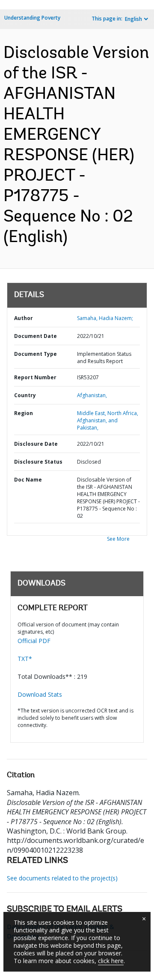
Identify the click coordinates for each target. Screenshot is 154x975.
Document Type (35, 354)
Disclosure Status (38, 461)
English (133, 19)
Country (25, 395)
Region (23, 413)
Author (23, 318)
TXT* (25, 659)
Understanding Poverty (32, 17)
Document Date (35, 336)
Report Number (35, 377)
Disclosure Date (36, 443)
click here (111, 961)
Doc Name (28, 479)
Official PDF (34, 641)
